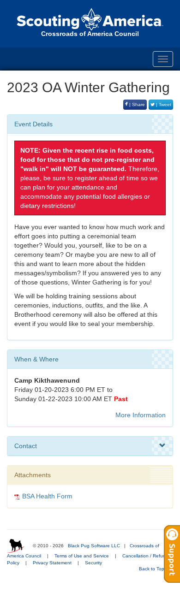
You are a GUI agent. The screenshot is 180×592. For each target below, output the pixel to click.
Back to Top (152, 568)
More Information (140, 415)
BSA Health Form (47, 496)
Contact (25, 446)
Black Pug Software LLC (94, 545)
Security (93, 562)
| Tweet (163, 104)
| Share (136, 104)
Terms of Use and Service (81, 555)
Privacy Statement (52, 562)
